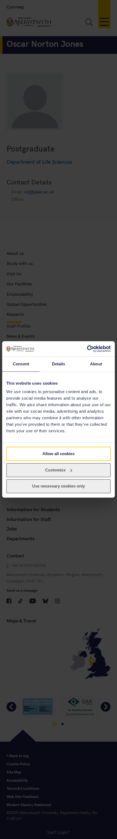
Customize (55, 470)
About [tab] (96, 364)
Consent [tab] (21, 364)
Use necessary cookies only (58, 486)
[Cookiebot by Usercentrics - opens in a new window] (87, 348)
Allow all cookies (58, 453)
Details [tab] (58, 364)
